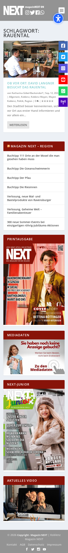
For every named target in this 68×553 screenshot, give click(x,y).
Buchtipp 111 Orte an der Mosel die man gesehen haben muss (33, 157)
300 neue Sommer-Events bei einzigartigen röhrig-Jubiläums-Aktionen (33, 223)
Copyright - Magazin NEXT (32, 535)
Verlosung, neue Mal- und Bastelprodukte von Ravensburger (29, 198)
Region (28, 101)
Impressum (54, 544)
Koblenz (25, 96)
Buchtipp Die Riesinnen (22, 187)
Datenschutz (36, 544)
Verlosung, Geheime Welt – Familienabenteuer (24, 210)
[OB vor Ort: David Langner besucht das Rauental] (34, 59)
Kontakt (12, 544)
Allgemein (14, 96)
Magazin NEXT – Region (32, 146)
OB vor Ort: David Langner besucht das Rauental (30, 85)
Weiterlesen (18, 125)
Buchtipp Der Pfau (19, 178)
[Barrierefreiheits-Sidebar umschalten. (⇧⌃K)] (58, 18)
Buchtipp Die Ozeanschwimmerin (28, 168)
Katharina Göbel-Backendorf (27, 93)
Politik (20, 101)
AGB (22, 544)
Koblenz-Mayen (39, 96)
